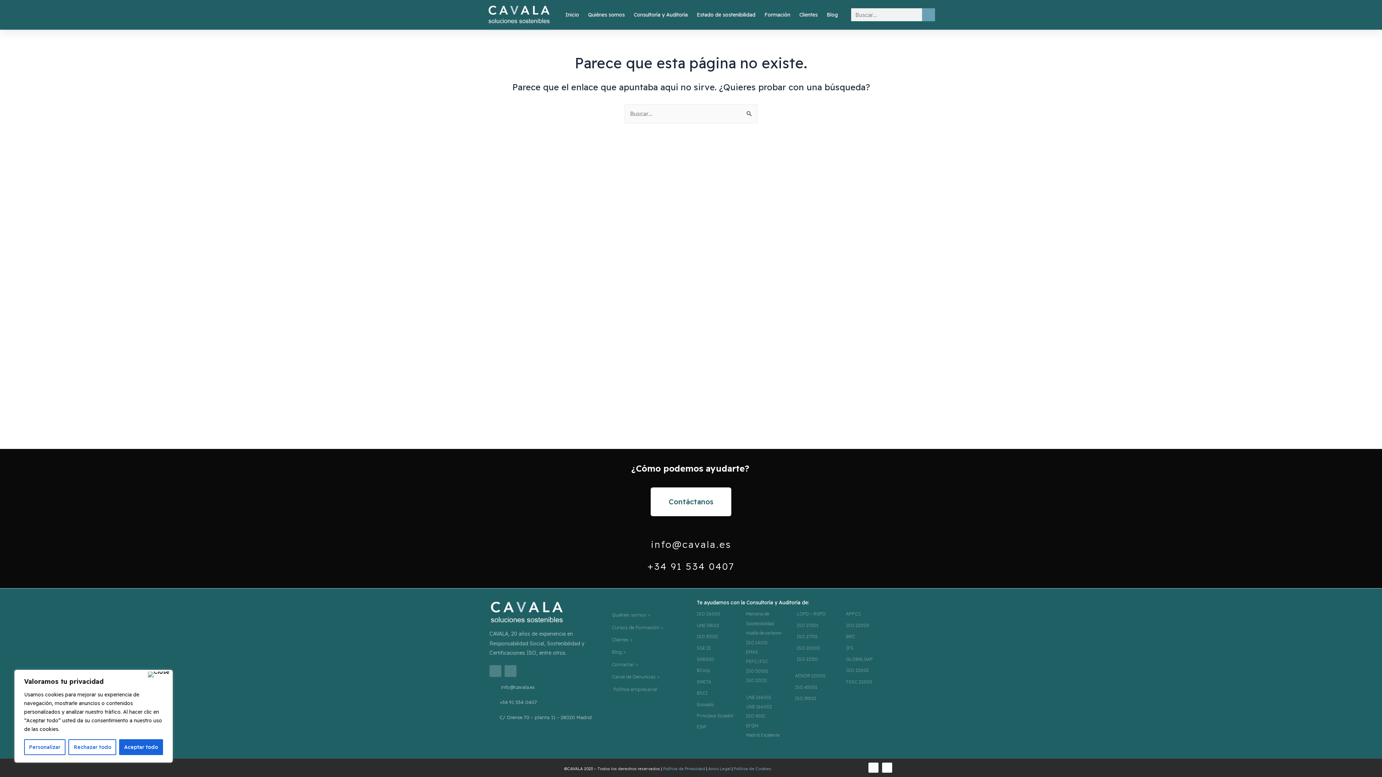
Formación (777, 15)
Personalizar (44, 747)
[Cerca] (159, 674)
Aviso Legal (719, 768)
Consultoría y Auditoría (661, 15)
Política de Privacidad (684, 768)
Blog (832, 15)
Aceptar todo (141, 747)
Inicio (572, 15)
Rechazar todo (92, 747)
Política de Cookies (752, 768)
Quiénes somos (606, 15)
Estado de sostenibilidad (726, 15)
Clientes (808, 15)
